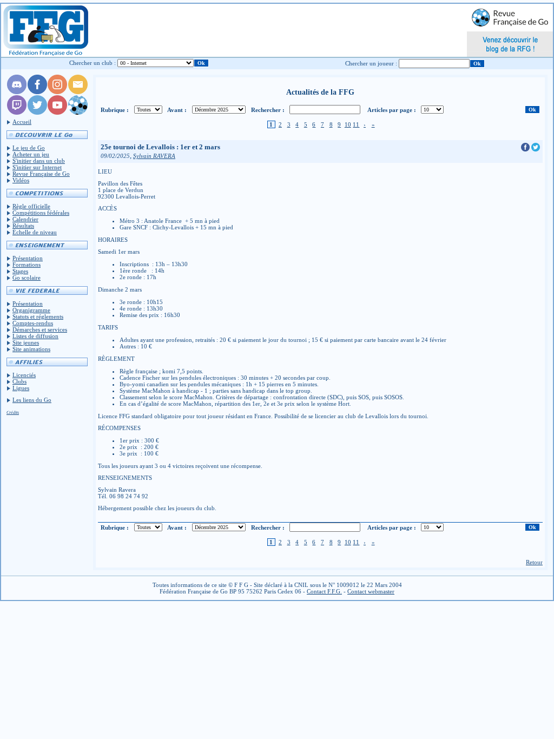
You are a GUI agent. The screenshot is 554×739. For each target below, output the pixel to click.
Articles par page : (391, 110)
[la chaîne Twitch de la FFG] (17, 112)
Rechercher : (268, 110)
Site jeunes (25, 342)
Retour (534, 562)
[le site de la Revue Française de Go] (78, 112)
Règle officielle (31, 206)
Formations (26, 264)
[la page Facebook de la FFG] (37, 92)
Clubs (19, 381)
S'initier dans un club (38, 160)
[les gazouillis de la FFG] (37, 112)
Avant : (177, 110)
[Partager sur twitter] (535, 149)
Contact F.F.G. (324, 591)
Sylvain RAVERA (154, 156)
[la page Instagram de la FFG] (57, 92)
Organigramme (31, 310)
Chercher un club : (92, 63)
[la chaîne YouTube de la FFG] (57, 112)
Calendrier (25, 219)
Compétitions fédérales (40, 212)
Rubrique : (115, 110)
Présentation (27, 258)
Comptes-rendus (32, 323)
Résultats (23, 225)
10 (348, 124)
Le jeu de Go (28, 147)
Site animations (31, 349)
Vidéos (20, 180)
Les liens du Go (31, 400)
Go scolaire (26, 277)
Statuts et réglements (37, 316)
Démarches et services (39, 329)
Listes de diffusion (35, 336)
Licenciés (24, 375)
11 (356, 124)
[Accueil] (45, 30)
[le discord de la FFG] (17, 92)
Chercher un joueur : (371, 63)
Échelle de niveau (34, 232)
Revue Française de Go (41, 173)
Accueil (21, 121)
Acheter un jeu (30, 154)
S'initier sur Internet (37, 167)
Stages (20, 271)
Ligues (20, 388)
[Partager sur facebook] (526, 149)
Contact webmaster (370, 591)
